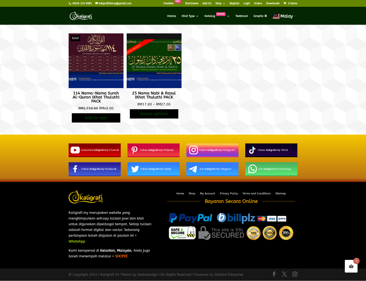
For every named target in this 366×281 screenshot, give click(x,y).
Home (180, 193)
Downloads (273, 3)
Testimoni (242, 16)
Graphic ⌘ (260, 16)
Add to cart (96, 117)
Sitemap (280, 193)
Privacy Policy (229, 193)
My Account (207, 193)
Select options (154, 113)
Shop (218, 3)
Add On (206, 3)
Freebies (172, 3)
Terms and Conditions (257, 193)
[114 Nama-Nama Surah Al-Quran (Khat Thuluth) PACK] (96, 87)
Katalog (215, 16)
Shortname (191, 3)
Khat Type (188, 16)
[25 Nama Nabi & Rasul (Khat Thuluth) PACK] (154, 87)
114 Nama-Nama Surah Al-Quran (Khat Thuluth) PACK (96, 97)
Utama (171, 16)
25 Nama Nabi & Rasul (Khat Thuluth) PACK (154, 95)
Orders (258, 3)
